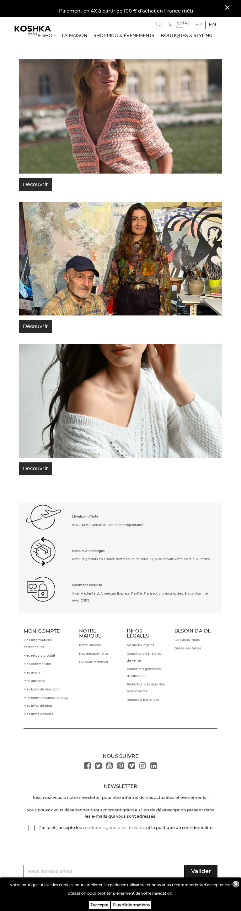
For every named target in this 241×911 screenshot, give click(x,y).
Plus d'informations (131, 905)
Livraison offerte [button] (85, 516)
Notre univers (90, 645)
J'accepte (99, 905)
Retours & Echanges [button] (88, 551)
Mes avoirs (32, 672)
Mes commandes (37, 664)
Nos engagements (94, 653)
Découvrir (35, 184)
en (212, 24)
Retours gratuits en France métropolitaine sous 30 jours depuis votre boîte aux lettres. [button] (141, 559)
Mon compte (42, 631)
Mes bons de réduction (42, 689)
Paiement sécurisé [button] (87, 585)
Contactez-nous (187, 640)
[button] (44, 519)
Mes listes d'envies (38, 714)
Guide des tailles (187, 648)
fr (198, 24)
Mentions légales (140, 645)
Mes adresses (34, 681)
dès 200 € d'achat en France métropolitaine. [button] (108, 525)
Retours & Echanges (143, 699)
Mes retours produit (39, 655)
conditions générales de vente (114, 828)
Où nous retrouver (93, 662)
